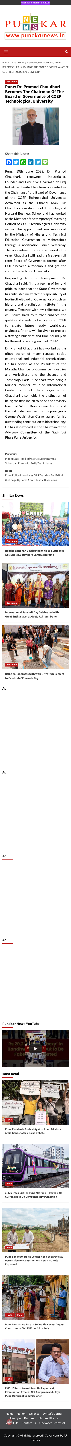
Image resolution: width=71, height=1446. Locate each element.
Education (12, 81)
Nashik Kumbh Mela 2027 (35, 2)
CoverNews (52, 1435)
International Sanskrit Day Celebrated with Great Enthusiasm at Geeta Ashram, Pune (32, 614)
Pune (9, 1119)
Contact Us (29, 1422)
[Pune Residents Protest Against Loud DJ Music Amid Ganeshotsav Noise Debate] (35, 1102)
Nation (21, 1413)
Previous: (30, 458)
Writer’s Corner (52, 1413)
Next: (34, 475)
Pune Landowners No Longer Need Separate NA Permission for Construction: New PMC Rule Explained (34, 1260)
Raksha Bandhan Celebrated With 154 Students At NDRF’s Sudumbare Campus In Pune (34, 553)
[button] (6, 51)
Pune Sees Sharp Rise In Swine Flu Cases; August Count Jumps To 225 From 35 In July (34, 1326)
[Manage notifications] (9, 1422)
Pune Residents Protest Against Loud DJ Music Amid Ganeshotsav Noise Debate (33, 1131)
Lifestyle (15, 1418)
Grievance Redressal (52, 1422)
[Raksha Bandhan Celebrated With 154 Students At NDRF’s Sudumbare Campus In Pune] (35, 524)
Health (10, 1315)
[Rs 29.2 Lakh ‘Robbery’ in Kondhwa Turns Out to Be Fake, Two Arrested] (35, 1048)
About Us (12, 1422)
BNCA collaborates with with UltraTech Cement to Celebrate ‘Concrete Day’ (34, 676)
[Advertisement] (35, 730)
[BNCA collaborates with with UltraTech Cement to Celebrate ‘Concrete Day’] (35, 647)
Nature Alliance (48, 1418)
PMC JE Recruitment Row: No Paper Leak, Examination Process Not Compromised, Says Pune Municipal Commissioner (32, 1392)
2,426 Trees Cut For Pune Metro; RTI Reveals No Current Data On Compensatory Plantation (33, 1195)
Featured (29, 1418)
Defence (34, 1413)
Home (9, 1413)
